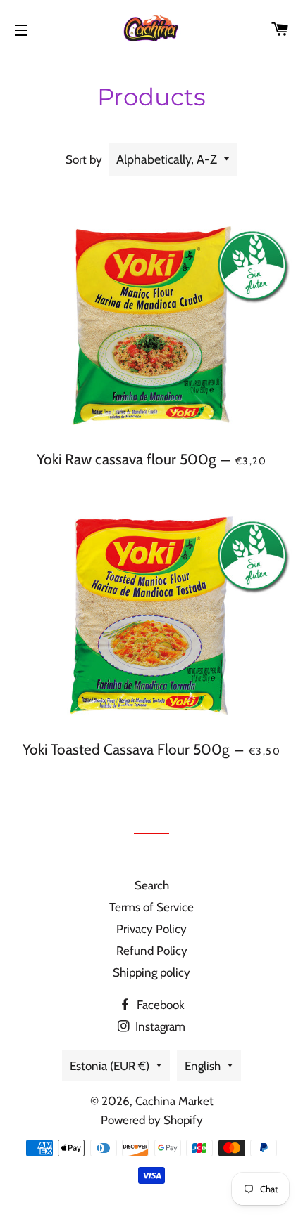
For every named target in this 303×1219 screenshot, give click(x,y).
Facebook (159, 1005)
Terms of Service (151, 907)
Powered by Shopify (152, 1120)
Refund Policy (151, 951)
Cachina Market (174, 1101)
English (203, 1066)
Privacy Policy (151, 929)
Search (152, 885)
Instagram (158, 1026)
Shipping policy (151, 972)
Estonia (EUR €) (109, 1066)
